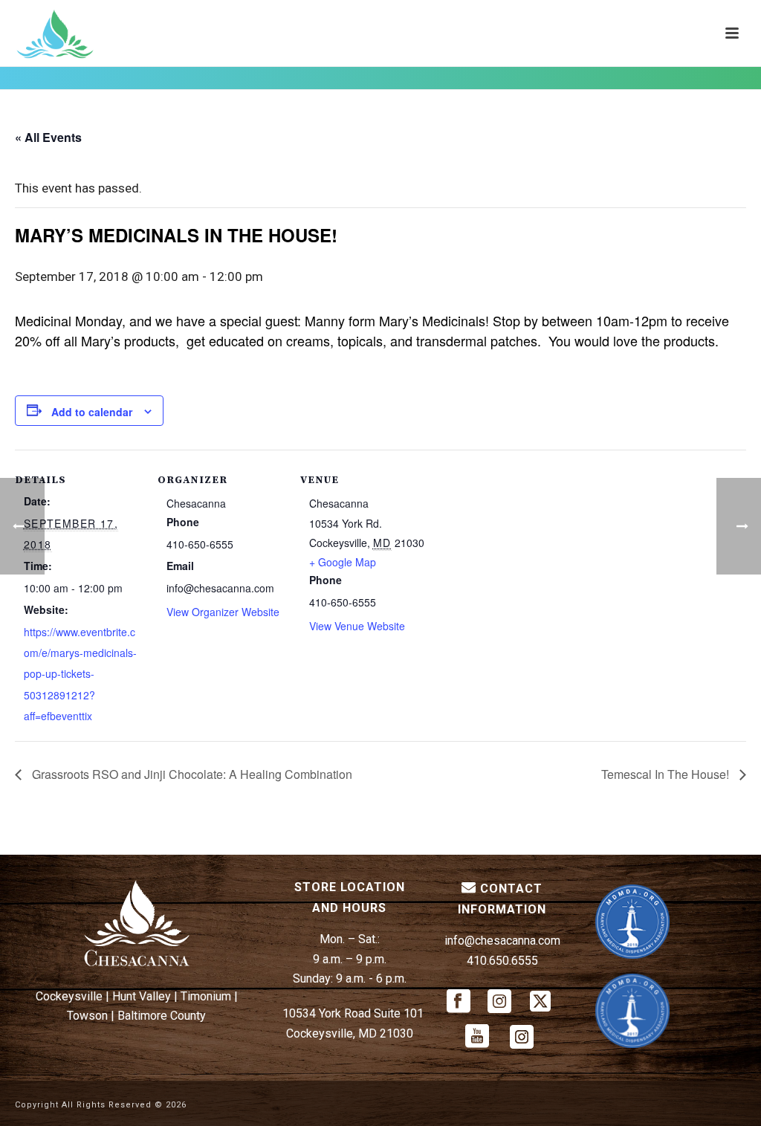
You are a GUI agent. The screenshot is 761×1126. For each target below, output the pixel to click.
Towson (87, 1016)
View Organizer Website (222, 611)
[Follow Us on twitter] (540, 1002)
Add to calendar (91, 411)
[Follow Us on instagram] (499, 1002)
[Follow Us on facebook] (458, 1002)
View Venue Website (357, 625)
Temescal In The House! (666, 774)
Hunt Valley (141, 996)
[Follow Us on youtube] (477, 1037)
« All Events (48, 137)
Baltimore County (161, 1016)
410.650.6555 (502, 961)
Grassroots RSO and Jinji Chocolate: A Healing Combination (190, 774)
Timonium (206, 996)
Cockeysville (69, 996)
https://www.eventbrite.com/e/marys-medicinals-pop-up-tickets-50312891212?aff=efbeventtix (80, 673)
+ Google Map (342, 561)
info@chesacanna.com (502, 941)
